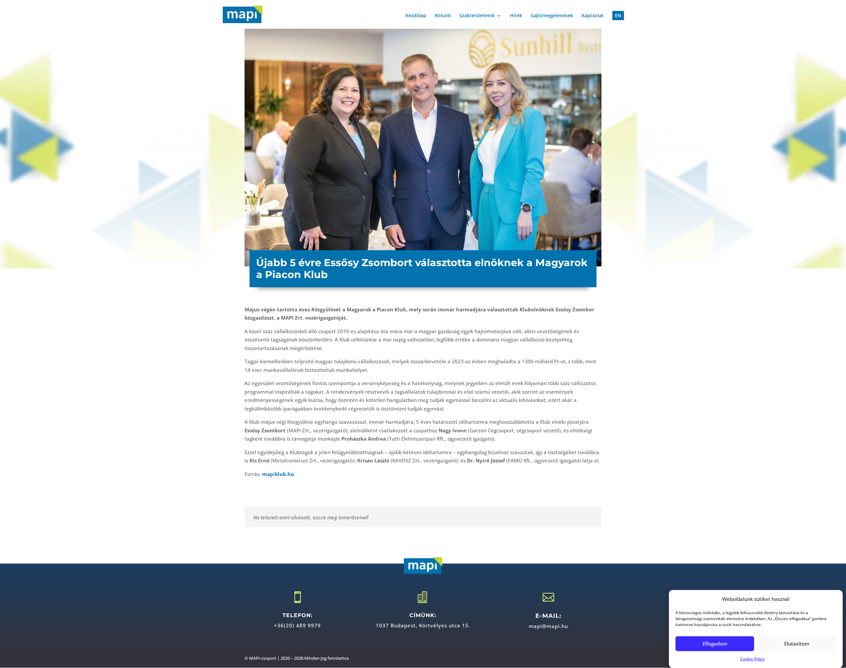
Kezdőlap (415, 16)
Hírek (516, 16)
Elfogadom (715, 643)
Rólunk (443, 16)
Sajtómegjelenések (552, 16)
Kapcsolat (593, 16)
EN (618, 15)
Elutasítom (796, 643)
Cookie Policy (752, 659)
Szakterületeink (477, 16)
